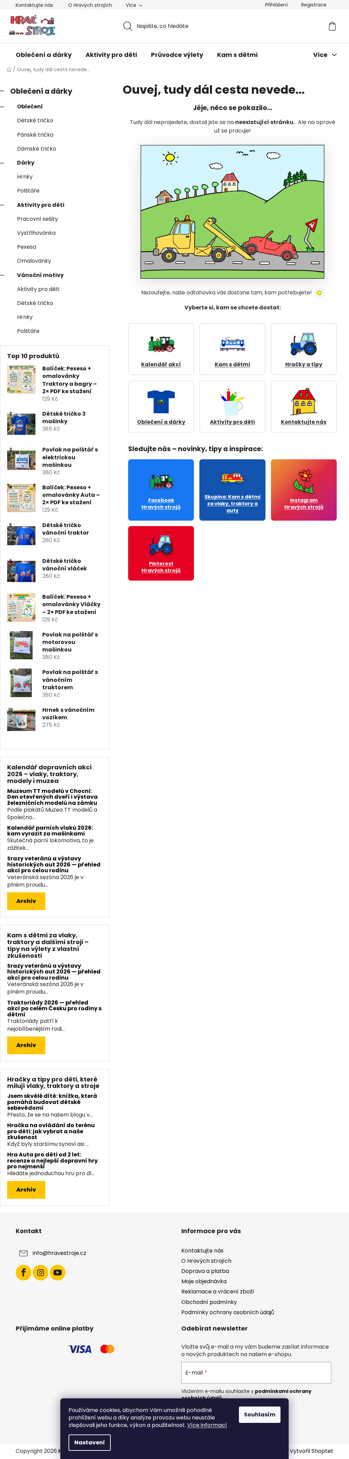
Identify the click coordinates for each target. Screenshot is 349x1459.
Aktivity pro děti (40, 205)
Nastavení (89, 1442)
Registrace (314, 4)
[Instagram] (40, 1272)
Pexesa (26, 247)
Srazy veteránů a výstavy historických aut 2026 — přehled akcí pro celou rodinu (54, 865)
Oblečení (30, 106)
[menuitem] (43, 54)
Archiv (26, 901)
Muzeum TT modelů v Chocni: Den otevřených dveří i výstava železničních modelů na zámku (52, 797)
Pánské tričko (35, 135)
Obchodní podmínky (209, 1302)
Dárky (25, 163)
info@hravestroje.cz (59, 1253)
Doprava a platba (205, 1271)
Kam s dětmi (232, 364)
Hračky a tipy (303, 364)
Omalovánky (34, 261)
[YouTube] (57, 1272)
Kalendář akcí (161, 364)
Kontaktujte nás (34, 5)
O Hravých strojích (90, 5)
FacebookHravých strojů (161, 503)
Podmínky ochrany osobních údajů (227, 1312)
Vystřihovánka (36, 233)
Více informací (207, 1425)
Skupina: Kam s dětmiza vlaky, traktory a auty (232, 503)
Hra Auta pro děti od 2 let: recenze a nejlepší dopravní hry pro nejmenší (52, 1161)
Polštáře (28, 191)
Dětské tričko (35, 120)
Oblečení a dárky (41, 91)
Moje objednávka (204, 1281)
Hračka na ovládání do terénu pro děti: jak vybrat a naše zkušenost (51, 1131)
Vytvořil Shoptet (311, 1451)
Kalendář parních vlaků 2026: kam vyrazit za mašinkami (50, 831)
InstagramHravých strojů (303, 503)
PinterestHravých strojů (161, 567)
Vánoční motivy (40, 275)
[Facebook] (23, 1272)
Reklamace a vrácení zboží (217, 1291)
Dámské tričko (36, 149)
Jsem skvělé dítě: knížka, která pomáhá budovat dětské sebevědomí (52, 1102)
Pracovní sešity (37, 219)
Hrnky (25, 177)
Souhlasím (259, 1414)
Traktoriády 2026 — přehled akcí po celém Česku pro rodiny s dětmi (54, 1009)
